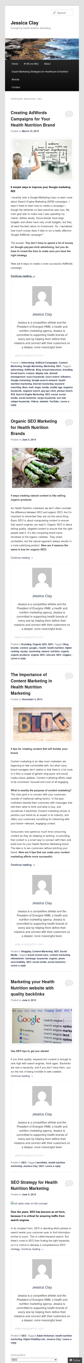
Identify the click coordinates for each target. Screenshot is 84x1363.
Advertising (27, 362)
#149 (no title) (31, 63)
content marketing (60, 955)
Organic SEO (40, 644)
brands (15, 647)
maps (38, 387)
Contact (16, 87)
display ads (42, 373)
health (42, 647)
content (30, 373)
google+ (33, 647)
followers (66, 376)
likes (25, 387)
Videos (34, 401)
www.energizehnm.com (29, 355)
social (54, 394)
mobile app (56, 387)
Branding (26, 644)
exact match (52, 376)
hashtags (30, 958)
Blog (38, 369)
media (45, 387)
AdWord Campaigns (46, 362)
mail (31, 387)
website (44, 401)
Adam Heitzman (45, 1335)
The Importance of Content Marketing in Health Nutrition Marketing (31, 683)
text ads (61, 398)
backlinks (42, 1162)
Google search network (44, 380)
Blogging (26, 951)
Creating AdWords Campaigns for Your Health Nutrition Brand (33, 118)
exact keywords (35, 376)
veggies (66, 655)
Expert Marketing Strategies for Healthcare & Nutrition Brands (40, 75)
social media (39, 962)
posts (62, 958)
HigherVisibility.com (34, 1339)
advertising (17, 369)
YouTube (54, 401)
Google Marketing (33, 366)
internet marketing (43, 383)
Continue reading (23, 276)
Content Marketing (42, 951)
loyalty (24, 651)
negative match (31, 391)
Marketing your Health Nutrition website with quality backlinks (33, 988)
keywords (42, 958)
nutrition (55, 651)
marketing (34, 651)
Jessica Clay (24, 22)
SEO (58, 366)
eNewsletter (17, 958)
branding (67, 369)
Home (15, 63)
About (47, 63)
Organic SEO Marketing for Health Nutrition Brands (34, 427)
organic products (20, 655)
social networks (27, 398)
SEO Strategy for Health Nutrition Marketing (34, 1185)
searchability (18, 962)
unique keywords (20, 401)
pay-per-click (48, 391)
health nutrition (55, 647)
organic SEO (38, 655)
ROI (13, 394)
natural (45, 651)
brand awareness (52, 369)
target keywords (47, 398)
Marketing (49, 366)
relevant (50, 655)
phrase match (64, 391)
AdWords (29, 369)
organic (65, 651)
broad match (18, 373)
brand (31, 955)
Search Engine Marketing (30, 394)
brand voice (41, 955)
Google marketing (20, 380)
